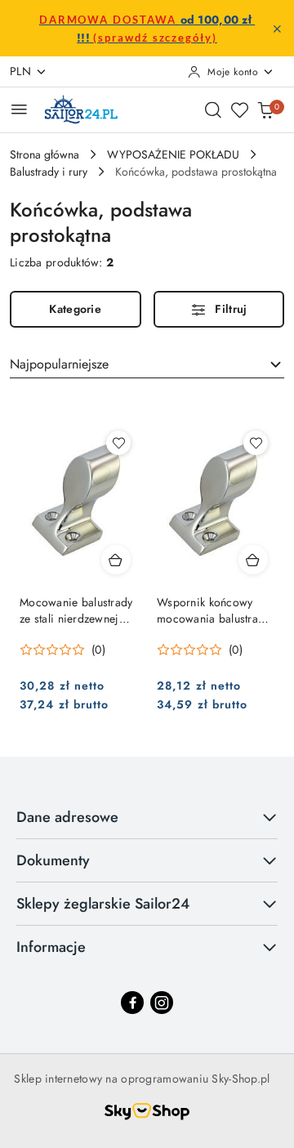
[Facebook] (132, 1002)
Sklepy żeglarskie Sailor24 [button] (102, 903)
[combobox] (147, 364)
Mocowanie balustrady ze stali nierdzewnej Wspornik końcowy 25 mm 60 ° (76, 610)
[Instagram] (161, 1002)
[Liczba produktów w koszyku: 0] (265, 109)
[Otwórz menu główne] (19, 109)
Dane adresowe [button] (67, 817)
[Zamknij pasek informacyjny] (277, 28)
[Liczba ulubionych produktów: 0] (239, 109)
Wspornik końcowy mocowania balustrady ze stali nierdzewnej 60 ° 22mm (215, 610)
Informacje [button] (51, 947)
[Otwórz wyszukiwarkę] (213, 109)
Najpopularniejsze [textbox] (59, 364)
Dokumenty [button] (53, 860)
